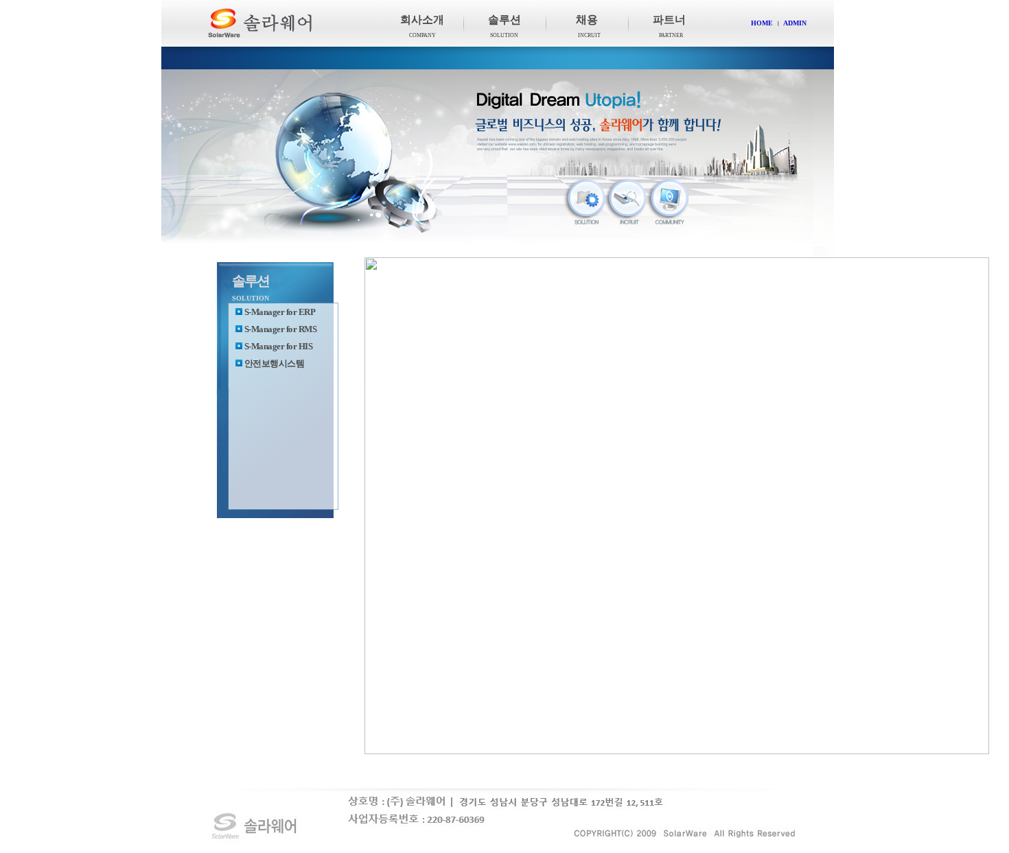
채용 (587, 19)
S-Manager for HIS (278, 346)
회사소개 (422, 19)
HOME (762, 23)
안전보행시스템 (274, 363)
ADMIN (795, 23)
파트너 (669, 19)
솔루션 (504, 19)
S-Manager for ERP (280, 312)
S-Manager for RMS (280, 329)
